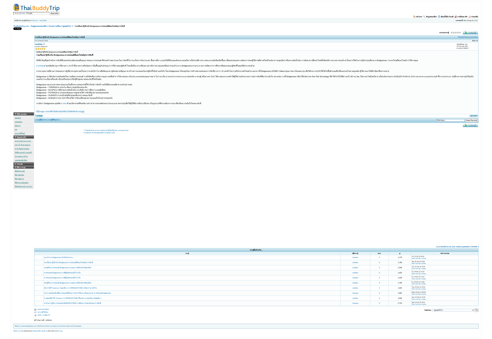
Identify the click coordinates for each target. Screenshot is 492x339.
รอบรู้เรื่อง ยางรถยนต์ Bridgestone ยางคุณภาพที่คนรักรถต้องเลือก (67, 268)
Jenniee (355, 257)
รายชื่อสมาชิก (462, 17)
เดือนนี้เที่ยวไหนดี (447, 17)
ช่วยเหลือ (474, 17)
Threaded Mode (463, 37)
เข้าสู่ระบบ (34, 20)
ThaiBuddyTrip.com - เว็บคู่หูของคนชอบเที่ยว (30, 26)
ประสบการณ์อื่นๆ (55, 26)
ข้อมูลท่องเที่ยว (431, 17)
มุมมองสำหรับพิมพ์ (43, 309)
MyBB (43, 331)
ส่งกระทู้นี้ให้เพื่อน (43, 312)
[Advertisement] (23, 73)
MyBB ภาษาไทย (18, 331)
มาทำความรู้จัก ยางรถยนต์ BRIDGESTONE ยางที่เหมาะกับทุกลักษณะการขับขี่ (72, 303)
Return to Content (51, 326)
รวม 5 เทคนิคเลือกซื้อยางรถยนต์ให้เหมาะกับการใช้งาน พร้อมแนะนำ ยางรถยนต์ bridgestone (77, 293)
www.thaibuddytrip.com (29, 326)
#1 (477, 40)
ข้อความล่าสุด (416, 258)
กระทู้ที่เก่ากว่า (41, 120)
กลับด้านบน (40, 326)
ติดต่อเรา (17, 326)
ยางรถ (63, 103)
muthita (38, 44)
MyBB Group (59, 331)
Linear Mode (473, 37)
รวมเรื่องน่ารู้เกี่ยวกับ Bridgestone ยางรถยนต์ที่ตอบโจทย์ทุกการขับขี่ (68, 262)
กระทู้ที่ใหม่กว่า (53, 120)
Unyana (355, 293)
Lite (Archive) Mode (64, 326)
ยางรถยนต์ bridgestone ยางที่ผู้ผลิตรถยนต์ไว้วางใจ (62, 273)
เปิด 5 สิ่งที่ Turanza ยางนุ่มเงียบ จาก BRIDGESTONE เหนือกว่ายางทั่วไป (70, 288)
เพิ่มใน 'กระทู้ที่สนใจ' (44, 315)
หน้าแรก (419, 17)
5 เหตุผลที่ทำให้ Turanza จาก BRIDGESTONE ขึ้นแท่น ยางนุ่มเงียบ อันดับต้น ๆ (72, 298)
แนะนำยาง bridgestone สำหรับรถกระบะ (58, 257)
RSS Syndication (76, 326)
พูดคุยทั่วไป (67, 26)
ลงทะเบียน (43, 20)
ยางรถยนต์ (40, 66)
